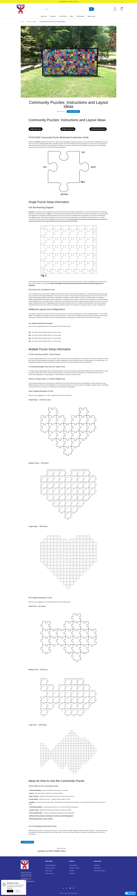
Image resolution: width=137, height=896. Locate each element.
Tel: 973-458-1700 (26, 878)
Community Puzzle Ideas (98, 129)
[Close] (25, 881)
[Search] (91, 9)
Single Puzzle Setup (35, 129)
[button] (121, 9)
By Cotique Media (72, 893)
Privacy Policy (10, 888)
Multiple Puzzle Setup (68, 129)
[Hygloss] (25, 869)
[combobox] (66, 9)
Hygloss (66, 893)
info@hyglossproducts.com (27, 881)
